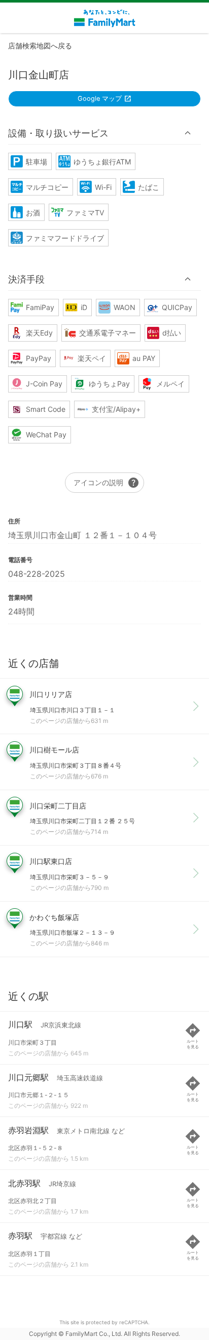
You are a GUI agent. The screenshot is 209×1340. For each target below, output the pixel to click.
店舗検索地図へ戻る (40, 45)
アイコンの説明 (107, 483)
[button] (104, 133)
